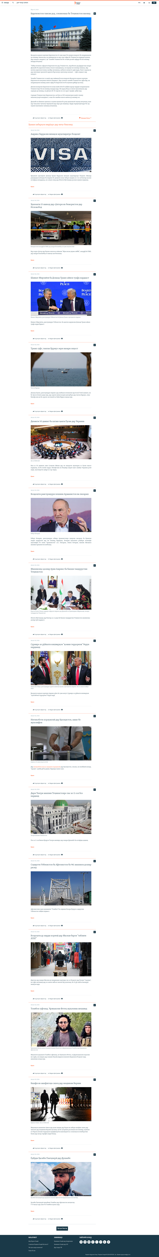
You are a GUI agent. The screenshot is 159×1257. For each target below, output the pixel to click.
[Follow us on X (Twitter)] (96, 1242)
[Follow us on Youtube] (89, 1242)
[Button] (39, 118)
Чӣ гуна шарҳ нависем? (35, 1247)
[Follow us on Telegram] (100, 1242)
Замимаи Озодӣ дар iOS (61, 1244)
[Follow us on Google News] (81, 1242)
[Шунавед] (149, 3)
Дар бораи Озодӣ (33, 1241)
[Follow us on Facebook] (85, 1242)
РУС (139, 2)
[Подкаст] (108, 1242)
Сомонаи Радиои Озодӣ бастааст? (38, 1244)
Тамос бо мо (31, 1250)
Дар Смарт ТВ (58, 1247)
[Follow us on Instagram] (92, 1242)
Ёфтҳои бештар (62, 1228)
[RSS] (104, 1242)
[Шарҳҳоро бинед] (84, 118)
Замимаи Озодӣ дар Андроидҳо (63, 1241)
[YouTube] (144, 3)
